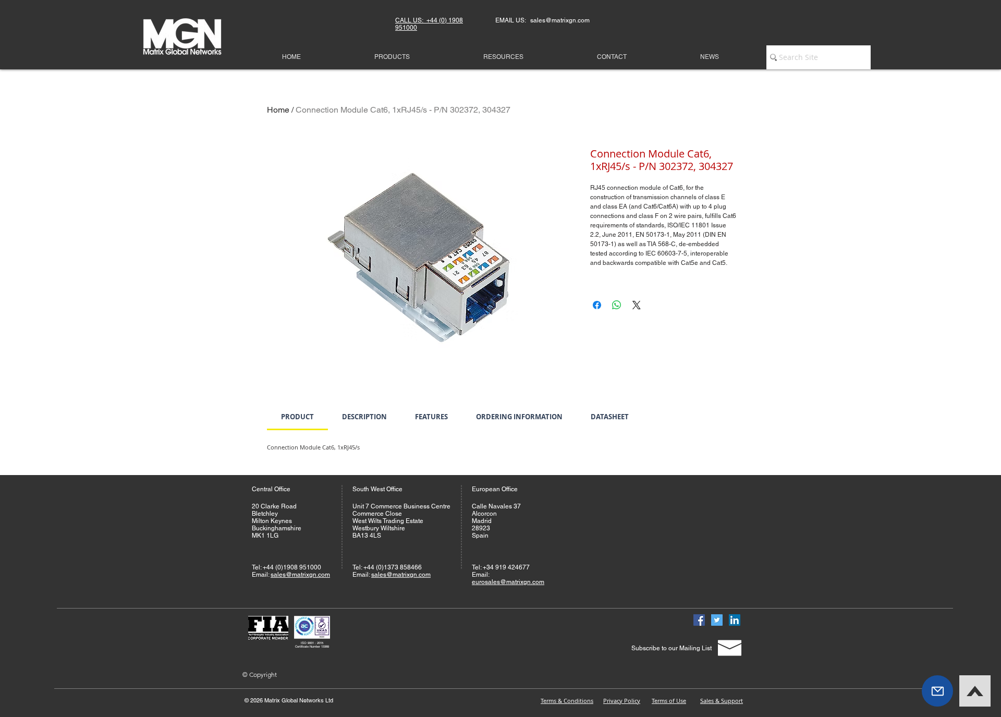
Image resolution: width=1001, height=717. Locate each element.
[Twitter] (717, 620)
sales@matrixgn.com (300, 574)
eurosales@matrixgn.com (508, 582)
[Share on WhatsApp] (617, 305)
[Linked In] (734, 620)
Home (278, 110)
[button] (937, 691)
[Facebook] (699, 620)
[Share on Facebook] (597, 305)
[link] (297, 416)
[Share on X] (636, 305)
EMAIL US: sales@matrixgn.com (542, 20)
